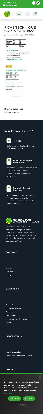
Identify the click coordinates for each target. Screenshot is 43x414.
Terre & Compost (13, 315)
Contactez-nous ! (11, 5)
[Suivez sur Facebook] (34, 3)
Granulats (10, 305)
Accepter (14, 398)
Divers (8, 322)
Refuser (29, 398)
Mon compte (11, 272)
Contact (9, 275)
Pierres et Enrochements (16, 319)
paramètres (8, 393)
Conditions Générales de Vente (19, 355)
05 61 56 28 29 (11, 2)
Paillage (9, 312)
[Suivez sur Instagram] (38, 3)
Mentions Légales (13, 352)
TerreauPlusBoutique (15, 35)
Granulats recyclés (14, 308)
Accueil (9, 268)
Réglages (21, 405)
